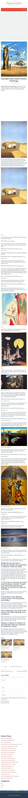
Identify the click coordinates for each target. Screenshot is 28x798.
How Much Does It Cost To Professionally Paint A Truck (11, 744)
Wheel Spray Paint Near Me (6, 756)
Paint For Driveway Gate (5, 742)
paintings (20, 666)
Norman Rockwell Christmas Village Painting (9, 762)
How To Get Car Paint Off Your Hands (8, 758)
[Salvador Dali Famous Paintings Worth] (18, 642)
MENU (25, 9)
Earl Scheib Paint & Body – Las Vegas (8, 764)
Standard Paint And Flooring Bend (7, 740)
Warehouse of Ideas (14, 3)
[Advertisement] (14, 26)
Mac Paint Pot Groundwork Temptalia (8, 770)
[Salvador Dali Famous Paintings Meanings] (6, 654)
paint (6, 666)
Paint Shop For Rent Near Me (6, 738)
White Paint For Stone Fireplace (7, 754)
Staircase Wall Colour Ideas (22, 670)
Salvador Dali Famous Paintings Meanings (5, 659)
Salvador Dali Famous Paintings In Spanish (5, 646)
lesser (17, 666)
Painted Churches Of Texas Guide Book (8, 750)
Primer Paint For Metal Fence (6, 768)
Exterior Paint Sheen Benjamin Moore (8, 760)
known (14, 666)
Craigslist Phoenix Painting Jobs (7, 766)
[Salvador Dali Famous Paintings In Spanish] (6, 642)
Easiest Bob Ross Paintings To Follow (8, 748)
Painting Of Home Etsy (5, 774)
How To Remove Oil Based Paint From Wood (9, 746)
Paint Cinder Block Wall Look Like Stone (8, 772)
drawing (2, 785)
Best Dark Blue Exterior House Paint (8, 752)
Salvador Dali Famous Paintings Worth (17, 646)
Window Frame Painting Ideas (6, 778)
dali (11, 666)
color (2, 783)
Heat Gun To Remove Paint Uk (7, 670)
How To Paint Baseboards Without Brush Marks (10, 776)
